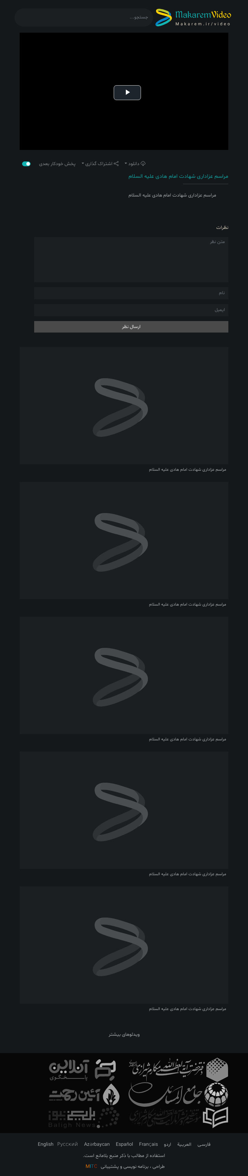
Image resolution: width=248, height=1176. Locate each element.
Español (124, 1144)
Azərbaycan (97, 1144)
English (46, 1144)
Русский (67, 1144)
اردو (167, 1144)
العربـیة (184, 1144)
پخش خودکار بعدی (54, 164)
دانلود (134, 164)
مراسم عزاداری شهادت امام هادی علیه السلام (178, 176)
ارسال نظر (131, 326)
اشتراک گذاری (99, 164)
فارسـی (203, 1144)
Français (148, 1144)
